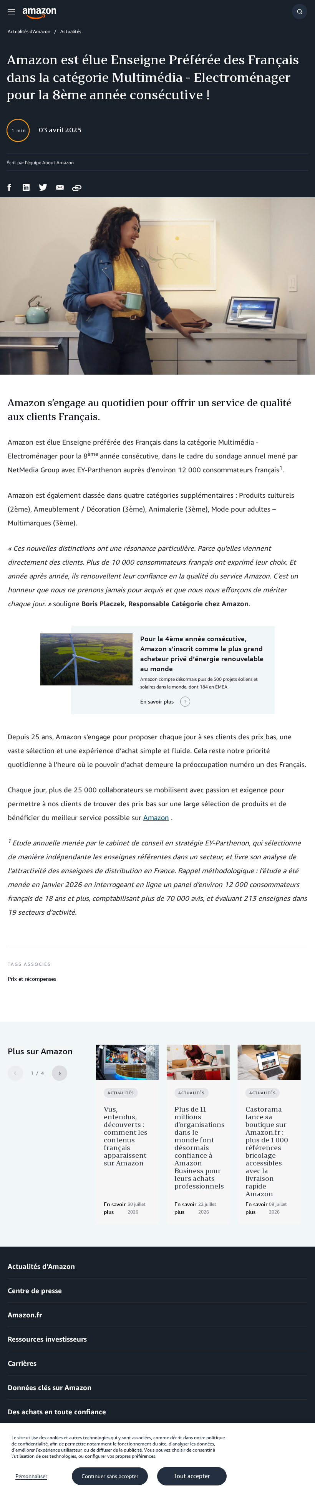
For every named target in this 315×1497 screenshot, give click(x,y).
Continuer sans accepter (109, 1476)
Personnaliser (31, 1476)
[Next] (59, 1073)
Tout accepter (192, 1476)
